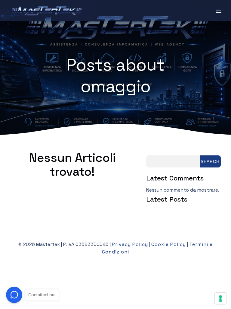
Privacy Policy (130, 244)
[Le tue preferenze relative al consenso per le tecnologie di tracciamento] (220, 298)
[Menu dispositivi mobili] (219, 10)
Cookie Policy (168, 244)
